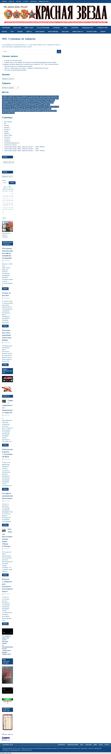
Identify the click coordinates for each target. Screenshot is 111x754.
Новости (11, 1)
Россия (56, 106)
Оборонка (20, 31)
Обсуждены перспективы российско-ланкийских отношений (7, 253)
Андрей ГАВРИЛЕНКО (52, 96)
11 (4, 200)
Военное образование (21, 102)
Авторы (18, 1)
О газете (25, 1)
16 (12, 200)
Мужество (20, 106)
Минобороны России (9, 106)
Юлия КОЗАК (10, 113)
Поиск (4, 180)
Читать (5, 288)
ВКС (57, 98)
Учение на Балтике (6, 294)
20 (7, 204)
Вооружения (56, 27)
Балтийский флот (20, 98)
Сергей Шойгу (19, 108)
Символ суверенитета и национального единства (7, 406)
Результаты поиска (10, 145)
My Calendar (8, 122)
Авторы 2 (7, 129)
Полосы (41, 106)
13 (7, 200)
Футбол (32, 111)
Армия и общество (77, 31)
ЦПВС (50, 111)
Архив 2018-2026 (43, 1)
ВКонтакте (61, 745)
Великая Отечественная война (16, 100)
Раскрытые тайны (92, 31)
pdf (5, 124)
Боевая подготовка (33, 98)
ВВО (53, 98)
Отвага (35, 106)
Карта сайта (8, 135)
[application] (7, 379)
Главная (4, 1)
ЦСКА (54, 111)
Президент (48, 106)
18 (4, 204)
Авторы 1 (7, 128)
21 (9, 204)
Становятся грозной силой (13, 60)
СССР (8, 108)
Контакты (33, 1)
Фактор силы (17, 27)
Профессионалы (39, 31)
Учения (26, 111)
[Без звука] (11, 380)
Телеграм (88, 745)
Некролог (103, 31)
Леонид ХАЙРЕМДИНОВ (30, 104)
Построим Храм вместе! (12, 143)
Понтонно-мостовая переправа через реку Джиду (6, 335)
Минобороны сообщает (7, 243)
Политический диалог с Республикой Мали (7, 453)
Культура (4, 31)
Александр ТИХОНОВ (38, 96)
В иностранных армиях (47, 100)
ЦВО (46, 111)
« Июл (4, 218)
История (18, 104)
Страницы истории (102, 27)
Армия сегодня (29, 27)
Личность (29, 31)
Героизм (38, 102)
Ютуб (101, 745)
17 (3, 204)
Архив (6, 131)
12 (6, 200)
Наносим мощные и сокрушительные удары (18, 66)
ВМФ (4, 100)
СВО (4, 108)
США (12, 108)
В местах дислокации (43, 27)
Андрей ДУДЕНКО (8, 98)
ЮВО (4, 113)
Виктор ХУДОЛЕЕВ (32, 100)
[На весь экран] (12, 380)
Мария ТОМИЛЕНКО (43, 104)
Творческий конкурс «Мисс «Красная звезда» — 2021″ (21, 149)
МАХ (81, 745)
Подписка (7, 141)
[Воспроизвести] (4, 380)
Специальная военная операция (41, 108)
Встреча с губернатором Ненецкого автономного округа (7, 585)
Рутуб (107, 745)
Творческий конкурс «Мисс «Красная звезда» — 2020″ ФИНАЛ (24, 147)
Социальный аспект (87, 27)
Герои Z (32, 102)
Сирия (27, 108)
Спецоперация (6, 27)
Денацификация (48, 102)
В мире (65, 27)
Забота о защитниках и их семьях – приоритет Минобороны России (26, 68)
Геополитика (74, 27)
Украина (20, 111)
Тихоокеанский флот (9, 111)
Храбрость (40, 111)
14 (9, 200)
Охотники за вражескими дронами (15, 70)
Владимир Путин (8, 102)
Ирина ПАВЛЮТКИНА (8, 104)
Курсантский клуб (53, 31)
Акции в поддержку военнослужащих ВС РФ (16, 96)
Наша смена (65, 31)
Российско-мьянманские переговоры (7, 496)
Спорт (12, 31)
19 (6, 204)
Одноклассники (72, 745)
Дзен (95, 745)
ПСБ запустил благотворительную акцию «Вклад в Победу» (7, 538)
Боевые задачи (45, 98)
